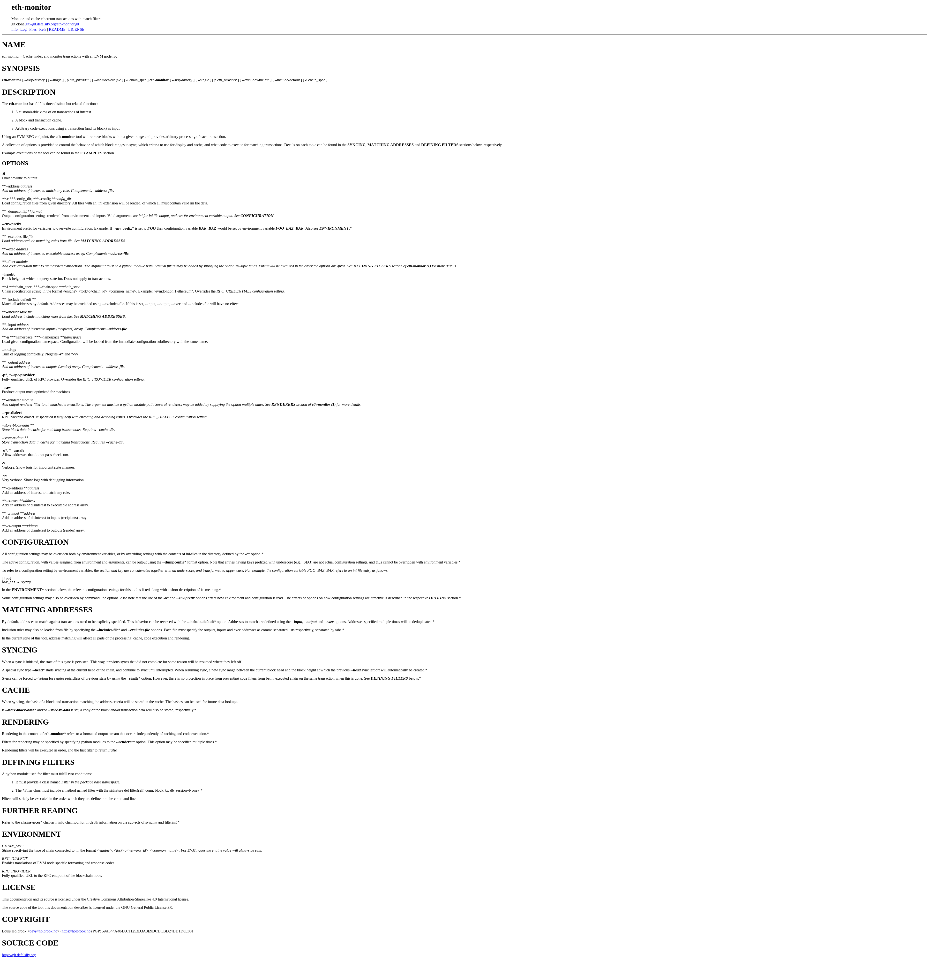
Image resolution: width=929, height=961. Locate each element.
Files (33, 29)
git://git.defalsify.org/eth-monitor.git (52, 24)
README (57, 29)
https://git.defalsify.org (19, 955)
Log (23, 29)
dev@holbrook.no (43, 931)
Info (14, 29)
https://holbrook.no (76, 931)
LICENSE (76, 29)
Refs (42, 29)
